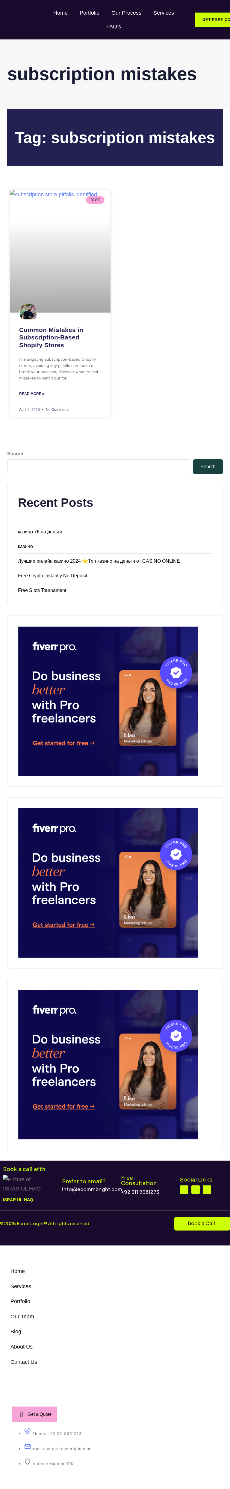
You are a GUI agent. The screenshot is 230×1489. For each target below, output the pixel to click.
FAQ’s (113, 27)
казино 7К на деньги (40, 531)
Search (15, 453)
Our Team (22, 1317)
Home (60, 13)
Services (163, 13)
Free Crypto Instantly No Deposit (52, 575)
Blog (15, 1332)
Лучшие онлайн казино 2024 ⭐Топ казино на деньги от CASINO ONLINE (99, 561)
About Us (21, 1347)
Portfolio (89, 13)
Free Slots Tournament (42, 590)
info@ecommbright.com (92, 1189)
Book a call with (24, 1169)
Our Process (126, 13)
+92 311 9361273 (140, 1192)
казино (25, 546)
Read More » (31, 394)
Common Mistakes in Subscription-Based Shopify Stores (51, 337)
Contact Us (23, 1362)
